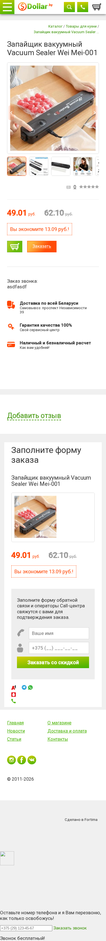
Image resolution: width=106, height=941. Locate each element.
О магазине (59, 723)
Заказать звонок (70, 928)
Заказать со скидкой (53, 662)
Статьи (14, 739)
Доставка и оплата (67, 731)
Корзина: (97, 5)
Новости (16, 731)
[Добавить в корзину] (14, 246)
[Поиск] (69, 7)
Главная (15, 723)
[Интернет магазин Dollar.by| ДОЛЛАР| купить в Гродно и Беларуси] (35, 7)
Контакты (57, 739)
